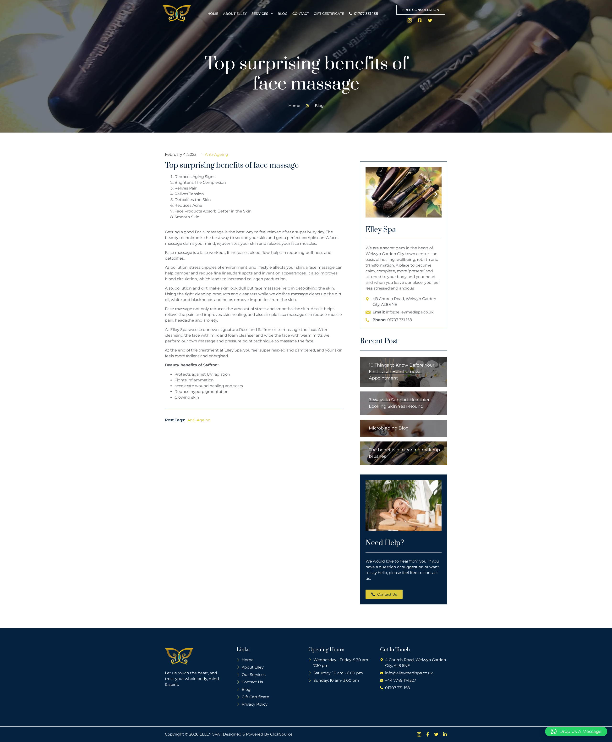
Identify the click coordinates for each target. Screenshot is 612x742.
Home (213, 13)
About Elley (235, 13)
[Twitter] (436, 734)
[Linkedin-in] (445, 734)
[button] (262, 13)
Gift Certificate (329, 13)
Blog (283, 13)
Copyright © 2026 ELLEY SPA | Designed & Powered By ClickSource (229, 734)
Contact (300, 13)
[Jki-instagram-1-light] (419, 734)
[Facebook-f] (428, 734)
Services (259, 13)
